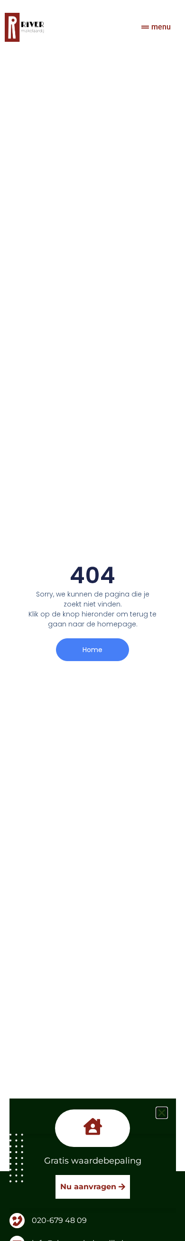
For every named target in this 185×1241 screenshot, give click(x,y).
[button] (161, 1113)
